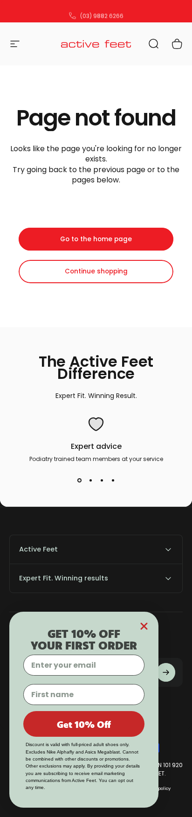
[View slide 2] (90, 480)
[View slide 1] (79, 480)
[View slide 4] (112, 480)
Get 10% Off (84, 724)
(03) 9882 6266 (101, 11)
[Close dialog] (144, 626)
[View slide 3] (101, 480)
